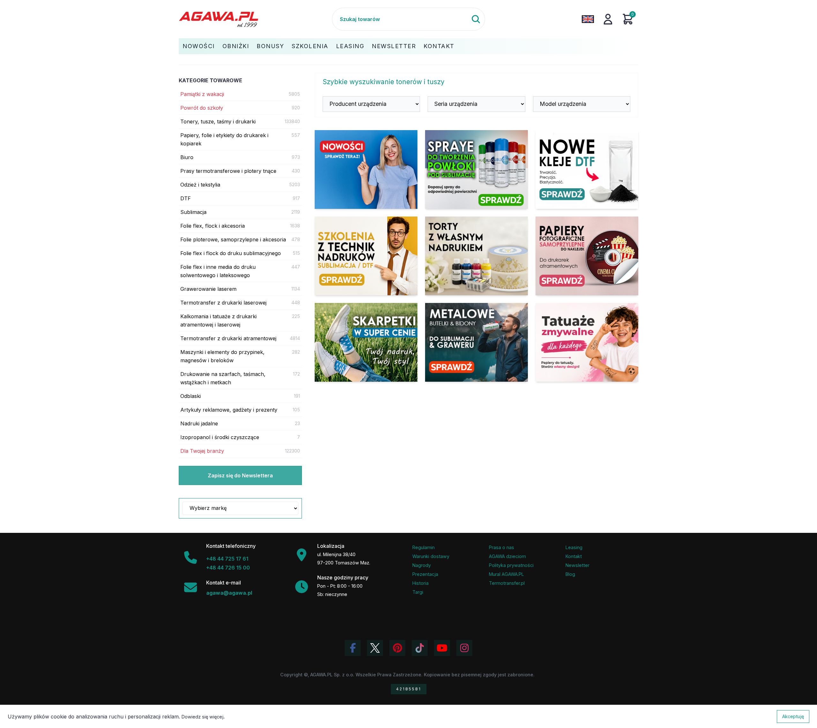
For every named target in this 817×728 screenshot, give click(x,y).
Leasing (350, 46)
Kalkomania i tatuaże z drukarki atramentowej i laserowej (218, 320)
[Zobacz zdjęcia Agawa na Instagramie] (464, 648)
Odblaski (190, 396)
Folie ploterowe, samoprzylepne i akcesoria (233, 239)
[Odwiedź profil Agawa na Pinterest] (397, 648)
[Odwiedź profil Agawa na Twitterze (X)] (375, 648)
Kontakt (438, 46)
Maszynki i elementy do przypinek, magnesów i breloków (222, 356)
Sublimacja (193, 212)
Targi (417, 592)
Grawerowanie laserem (208, 289)
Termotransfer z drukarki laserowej (223, 302)
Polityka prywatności (511, 565)
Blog (570, 574)
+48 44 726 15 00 (228, 567)
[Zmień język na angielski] (587, 19)
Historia (420, 583)
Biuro (186, 157)
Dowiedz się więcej (202, 716)
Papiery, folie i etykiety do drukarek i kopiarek (224, 139)
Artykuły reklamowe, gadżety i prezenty (228, 410)
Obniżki (235, 46)
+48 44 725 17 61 (227, 558)
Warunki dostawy (430, 556)
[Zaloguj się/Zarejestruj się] (608, 19)
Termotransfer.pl (507, 583)
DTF (185, 198)
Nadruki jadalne (199, 423)
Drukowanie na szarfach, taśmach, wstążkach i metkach (223, 378)
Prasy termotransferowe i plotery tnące (228, 171)
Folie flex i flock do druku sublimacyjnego (230, 253)
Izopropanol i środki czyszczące (219, 437)
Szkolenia (310, 46)
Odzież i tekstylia (200, 184)
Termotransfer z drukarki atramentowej (228, 338)
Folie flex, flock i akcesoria (212, 226)
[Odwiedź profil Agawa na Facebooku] (353, 648)
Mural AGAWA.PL (506, 574)
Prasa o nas (501, 547)
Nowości (199, 46)
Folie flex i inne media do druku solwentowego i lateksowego (218, 271)
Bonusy (270, 46)
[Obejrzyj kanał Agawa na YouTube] (442, 648)
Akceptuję (793, 716)
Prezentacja (425, 574)
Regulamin (423, 547)
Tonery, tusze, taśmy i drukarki (218, 121)
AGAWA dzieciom (507, 556)
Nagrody (421, 565)
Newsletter (394, 46)
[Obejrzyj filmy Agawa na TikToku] (420, 648)
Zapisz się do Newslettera (240, 475)
